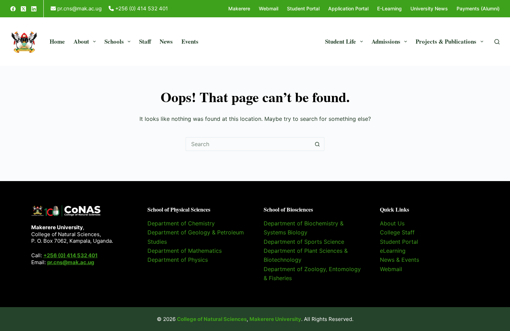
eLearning (393, 250)
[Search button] (317, 144)
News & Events (399, 259)
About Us (392, 223)
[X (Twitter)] (23, 8)
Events (189, 41)
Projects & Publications (446, 41)
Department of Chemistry (181, 223)
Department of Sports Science (304, 241)
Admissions (386, 41)
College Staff (397, 232)
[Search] (497, 41)
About (81, 41)
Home (57, 41)
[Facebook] (13, 8)
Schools (114, 41)
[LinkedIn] (33, 8)
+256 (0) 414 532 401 (70, 255)
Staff (145, 41)
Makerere (239, 8)
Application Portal (348, 8)
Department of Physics (177, 259)
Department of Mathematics (184, 250)
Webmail (268, 8)
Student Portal (303, 8)
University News (429, 8)
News (166, 41)
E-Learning (389, 8)
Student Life (340, 41)
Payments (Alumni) (478, 8)
